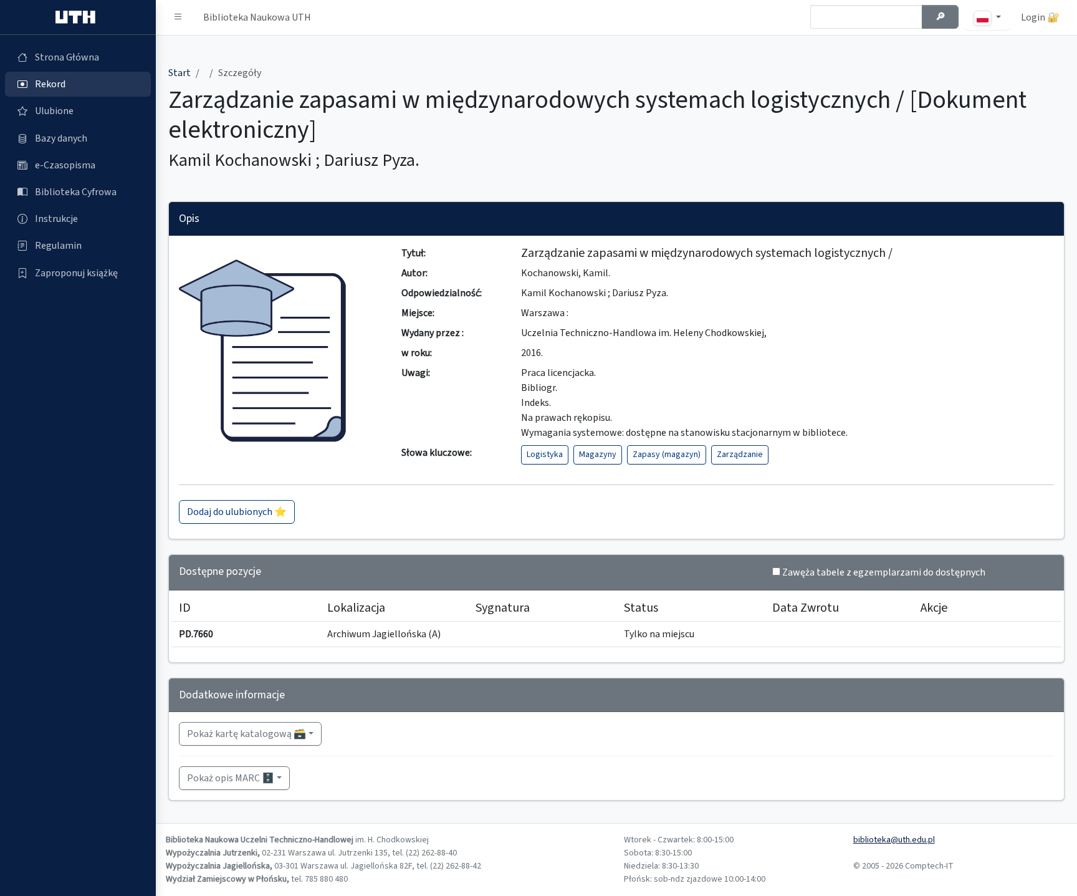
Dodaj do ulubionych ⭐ (237, 512)
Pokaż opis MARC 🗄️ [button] (230, 778)
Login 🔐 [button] (1040, 17)
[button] (178, 17)
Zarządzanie (740, 454)
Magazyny (597, 454)
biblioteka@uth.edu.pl (894, 840)
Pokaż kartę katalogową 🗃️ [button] (246, 734)
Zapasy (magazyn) (667, 454)
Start (179, 73)
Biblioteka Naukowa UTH (257, 17)
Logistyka (545, 454)
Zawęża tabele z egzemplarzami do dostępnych (883, 572)
